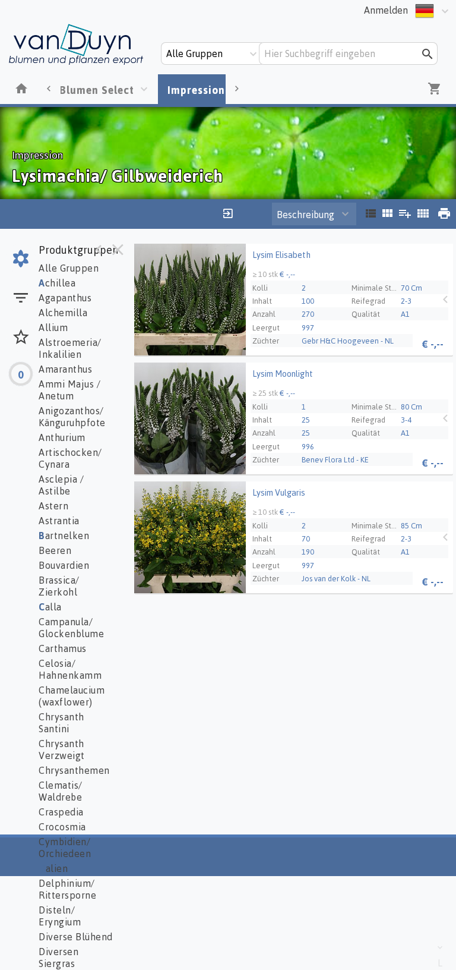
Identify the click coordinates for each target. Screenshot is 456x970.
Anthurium (62, 437)
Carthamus (63, 648)
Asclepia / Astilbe (61, 485)
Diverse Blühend (76, 937)
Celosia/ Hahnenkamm (70, 669)
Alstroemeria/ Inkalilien (70, 348)
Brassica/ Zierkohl (59, 586)
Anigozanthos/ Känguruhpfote (72, 417)
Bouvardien (64, 565)
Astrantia (59, 521)
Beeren (55, 550)
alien (53, 868)
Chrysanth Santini (61, 723)
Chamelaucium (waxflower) (71, 696)
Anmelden (386, 10)
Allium (53, 327)
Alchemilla (63, 313)
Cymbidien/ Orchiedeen (65, 847)
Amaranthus (65, 369)
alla (50, 607)
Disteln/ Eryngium (60, 916)
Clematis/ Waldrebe (61, 791)
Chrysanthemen (74, 770)
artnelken (64, 535)
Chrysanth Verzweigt (62, 749)
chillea (57, 283)
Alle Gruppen (69, 268)
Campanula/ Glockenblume (71, 628)
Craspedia (61, 812)
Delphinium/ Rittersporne (67, 889)
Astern (53, 506)
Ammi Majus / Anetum (69, 390)
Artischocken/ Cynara (70, 458)
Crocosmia (62, 827)
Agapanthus (65, 298)
